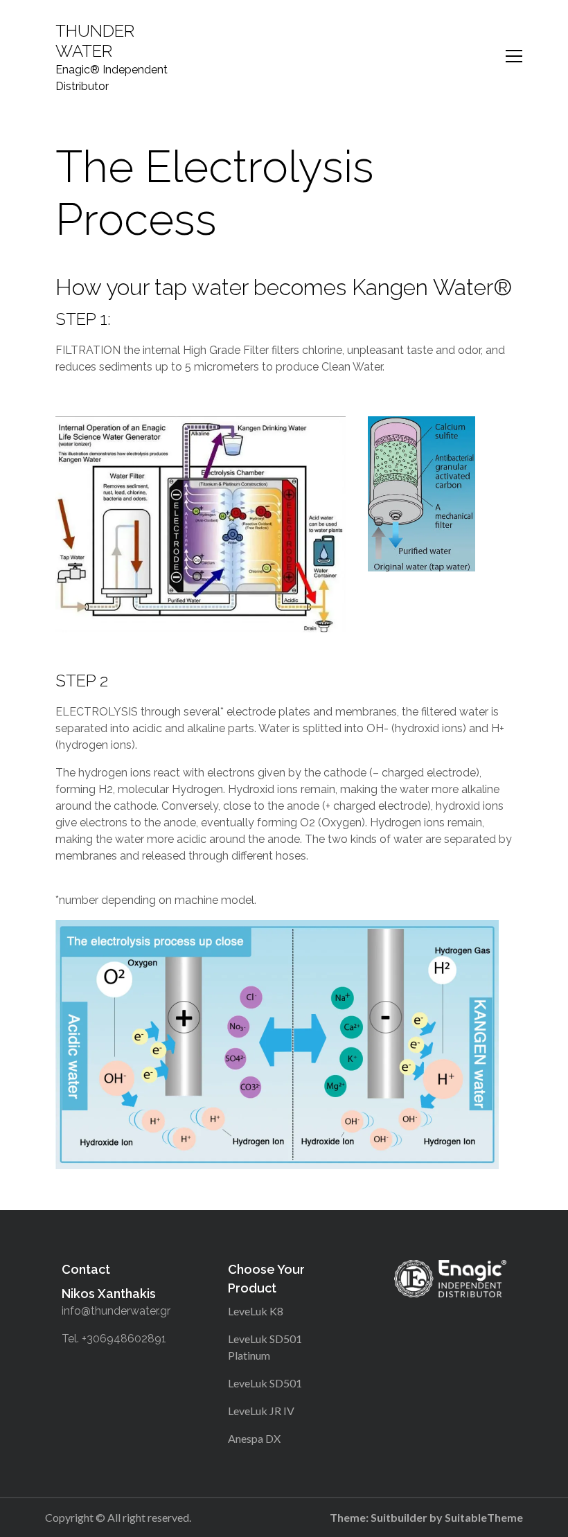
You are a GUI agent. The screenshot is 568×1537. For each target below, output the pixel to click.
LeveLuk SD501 (265, 1382)
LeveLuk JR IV (261, 1410)
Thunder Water (94, 41)
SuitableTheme (484, 1517)
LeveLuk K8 (255, 1310)
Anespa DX (254, 1438)
